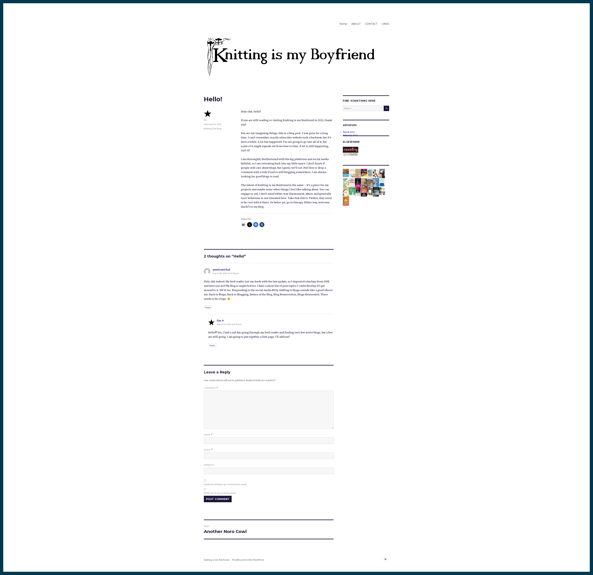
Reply (208, 307)
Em (205, 120)
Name (208, 434)
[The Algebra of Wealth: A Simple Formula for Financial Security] (346, 182)
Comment (211, 388)
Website (209, 465)
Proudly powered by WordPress (248, 560)
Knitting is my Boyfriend (216, 560)
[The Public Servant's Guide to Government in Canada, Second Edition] (352, 192)
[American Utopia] (358, 173)
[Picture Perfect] (370, 183)
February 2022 (350, 135)
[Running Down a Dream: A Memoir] (358, 182)
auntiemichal (221, 269)
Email (208, 449)
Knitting (208, 128)
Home (343, 23)
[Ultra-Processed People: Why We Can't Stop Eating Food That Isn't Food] (346, 201)
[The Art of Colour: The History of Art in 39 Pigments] (376, 173)
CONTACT (371, 23)
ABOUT (356, 23)
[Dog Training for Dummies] (364, 172)
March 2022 (349, 132)
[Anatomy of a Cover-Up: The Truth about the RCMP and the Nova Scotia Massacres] (376, 191)
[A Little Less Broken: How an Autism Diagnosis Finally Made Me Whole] (376, 182)
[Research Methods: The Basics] (346, 192)
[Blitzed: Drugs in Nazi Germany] (382, 173)
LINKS (385, 23)
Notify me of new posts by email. (220, 493)
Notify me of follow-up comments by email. (225, 484)
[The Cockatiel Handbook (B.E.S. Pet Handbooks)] (382, 191)
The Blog (216, 128)
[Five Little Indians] (358, 191)
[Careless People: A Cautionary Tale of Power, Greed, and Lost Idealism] (382, 182)
